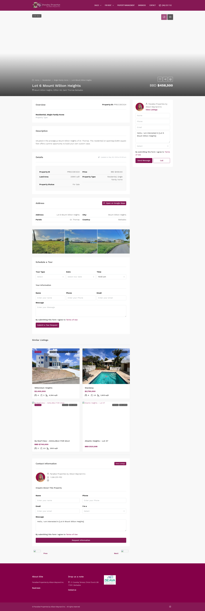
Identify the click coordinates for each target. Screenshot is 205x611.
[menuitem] (165, 5)
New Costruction (62, 351)
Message (40, 303)
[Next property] (124, 553)
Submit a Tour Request (47, 325)
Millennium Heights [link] (43, 388)
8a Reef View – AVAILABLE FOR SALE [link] (52, 441)
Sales (96, 5)
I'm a (84, 506)
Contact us (72, 590)
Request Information (81, 540)
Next (116, 553)
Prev (45, 553)
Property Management (126, 5)
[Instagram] (170, 607)
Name (38, 293)
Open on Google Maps (115, 203)
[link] (56, 366)
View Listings (120, 463)
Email (99, 293)
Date (68, 272)
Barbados (142, 5)
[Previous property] (37, 553)
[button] (102, 53)
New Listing (73, 351)
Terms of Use (72, 320)
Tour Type (40, 272)
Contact (152, 5)
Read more (36, 588)
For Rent (108, 5)
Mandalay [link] (89, 388)
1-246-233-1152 (56, 477)
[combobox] (50, 276)
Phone (69, 293)
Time (99, 272)
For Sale (53, 351)
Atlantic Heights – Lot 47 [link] (96, 441)
